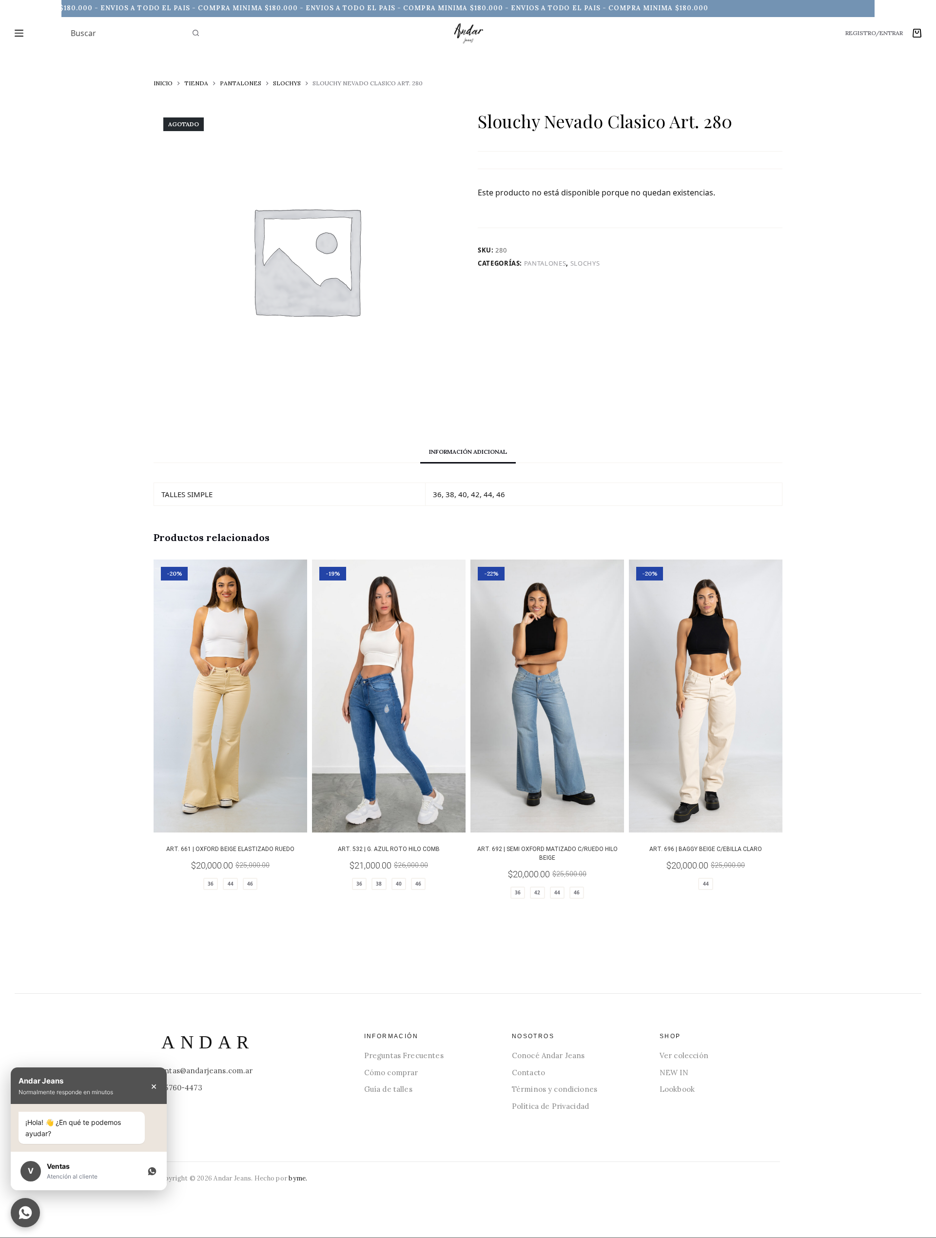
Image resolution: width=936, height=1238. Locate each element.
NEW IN (674, 1072)
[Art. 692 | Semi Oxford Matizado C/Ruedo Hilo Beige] (547, 696)
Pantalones (545, 263)
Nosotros (533, 1036)
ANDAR (207, 1042)
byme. (298, 1178)
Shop (670, 1036)
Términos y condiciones (554, 1089)
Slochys (585, 263)
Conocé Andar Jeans (548, 1055)
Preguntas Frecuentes (404, 1055)
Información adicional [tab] (468, 451)
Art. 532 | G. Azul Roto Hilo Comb (389, 849)
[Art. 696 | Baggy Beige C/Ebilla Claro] (705, 696)
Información (391, 1036)
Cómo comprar (391, 1072)
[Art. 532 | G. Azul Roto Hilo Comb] (389, 696)
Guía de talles (388, 1089)
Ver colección (684, 1055)
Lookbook (677, 1089)
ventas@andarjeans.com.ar (204, 1070)
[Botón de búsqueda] (195, 33)
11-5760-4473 (179, 1087)
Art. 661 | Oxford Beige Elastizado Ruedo (230, 849)
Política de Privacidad (550, 1106)
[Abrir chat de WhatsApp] (25, 1212)
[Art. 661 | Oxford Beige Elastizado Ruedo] (230, 696)
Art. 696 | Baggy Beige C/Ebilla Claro (705, 849)
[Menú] (19, 33)
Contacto (528, 1072)
